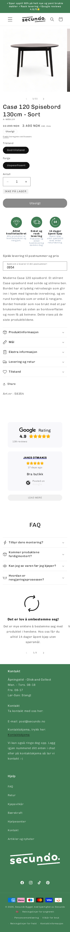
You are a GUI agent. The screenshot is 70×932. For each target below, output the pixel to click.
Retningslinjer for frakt (23, 923)
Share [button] (11, 384)
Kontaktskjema (19, 735)
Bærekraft (15, 813)
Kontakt (13, 830)
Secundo (20, 907)
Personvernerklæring (26, 918)
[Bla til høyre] (43, 99)
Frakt (6, 136)
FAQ (10, 786)
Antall (6, 174)
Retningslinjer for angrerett (38, 912)
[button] (52, 19)
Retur (12, 795)
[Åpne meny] (10, 19)
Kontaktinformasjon (51, 923)
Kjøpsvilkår (16, 804)
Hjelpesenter (17, 821)
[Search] (63, 266)
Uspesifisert (18, 166)
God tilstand (18, 151)
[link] (31, 620)
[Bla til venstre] (26, 99)
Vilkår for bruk (50, 918)
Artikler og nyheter (21, 839)
